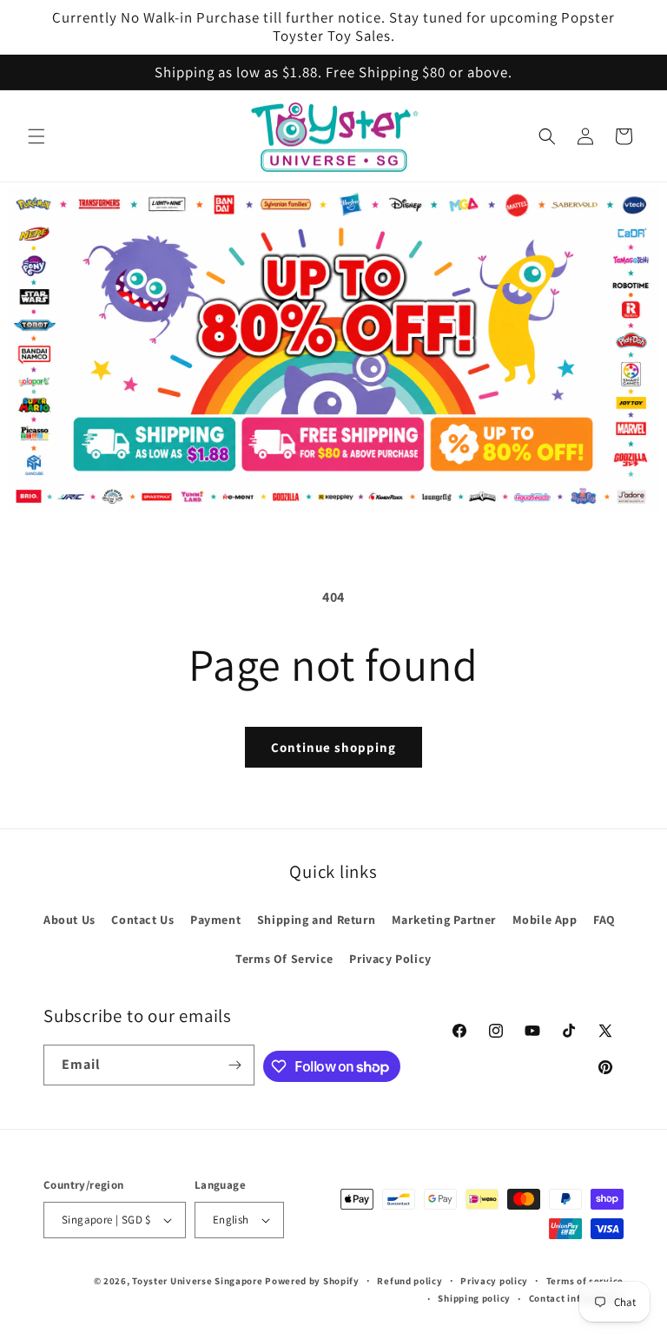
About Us (69, 919)
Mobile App (545, 919)
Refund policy (409, 1281)
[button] (36, 136)
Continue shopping (333, 747)
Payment (215, 919)
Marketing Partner (444, 919)
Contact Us (142, 919)
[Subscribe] (234, 1065)
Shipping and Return (316, 919)
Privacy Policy (390, 958)
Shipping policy (474, 1298)
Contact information (576, 1298)
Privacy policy (494, 1281)
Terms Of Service (284, 958)
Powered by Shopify (312, 1281)
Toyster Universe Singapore (197, 1281)
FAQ (604, 919)
